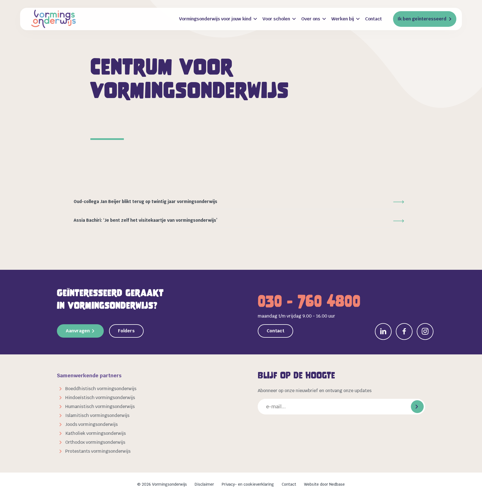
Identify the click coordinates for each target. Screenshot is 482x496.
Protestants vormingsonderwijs (98, 451)
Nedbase (337, 484)
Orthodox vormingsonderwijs (95, 442)
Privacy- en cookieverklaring (248, 484)
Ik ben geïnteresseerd (421, 19)
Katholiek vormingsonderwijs (95, 433)
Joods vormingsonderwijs (91, 424)
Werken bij (342, 19)
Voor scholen (276, 19)
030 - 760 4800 (309, 301)
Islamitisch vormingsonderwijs (97, 415)
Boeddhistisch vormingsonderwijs (100, 389)
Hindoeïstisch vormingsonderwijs (100, 397)
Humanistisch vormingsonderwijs (100, 406)
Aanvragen (78, 331)
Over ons (310, 19)
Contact (373, 19)
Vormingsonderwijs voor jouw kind (215, 19)
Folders (126, 331)
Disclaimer (204, 484)
